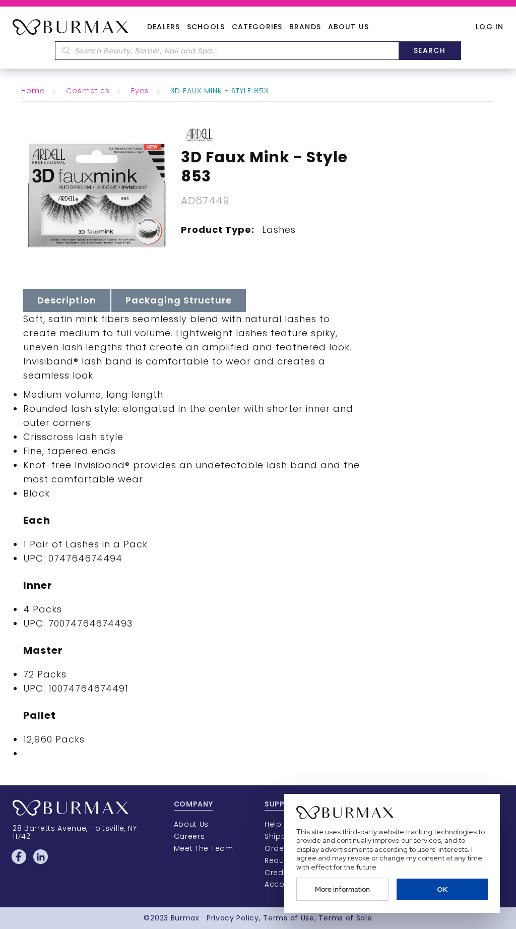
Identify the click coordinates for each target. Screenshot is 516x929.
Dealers (163, 27)
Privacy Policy (233, 918)
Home (33, 91)
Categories (257, 27)
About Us (348, 27)
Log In (489, 27)
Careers (189, 836)
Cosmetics (88, 91)
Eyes (140, 91)
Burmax (185, 918)
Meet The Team (203, 848)
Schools (206, 27)
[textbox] (227, 50)
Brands (305, 27)
